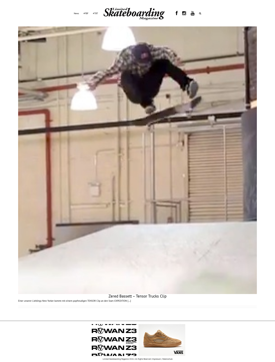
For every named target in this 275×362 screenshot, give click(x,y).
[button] (186, 13)
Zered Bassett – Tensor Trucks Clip (138, 296)
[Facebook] (174, 13)
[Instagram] (178, 13)
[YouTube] (183, 13)
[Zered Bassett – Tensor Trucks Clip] (137, 160)
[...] (129, 300)
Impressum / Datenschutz (162, 359)
